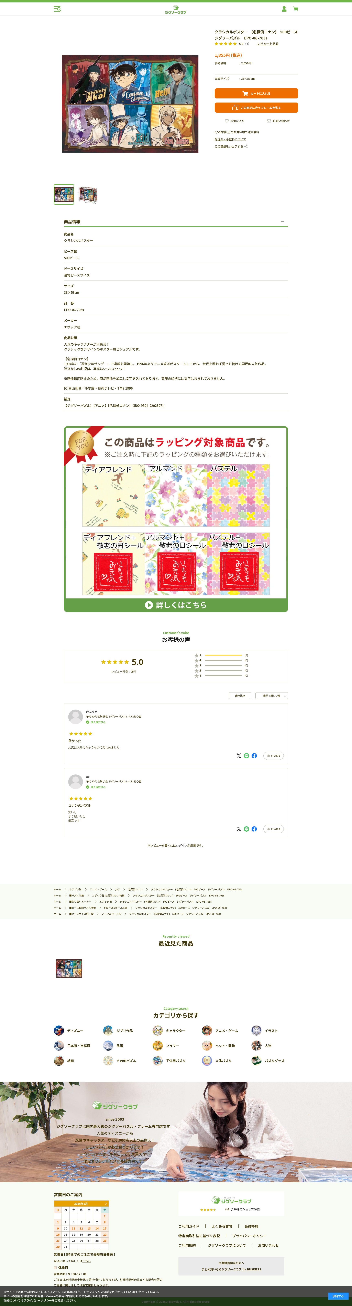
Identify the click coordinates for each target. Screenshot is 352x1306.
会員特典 (251, 1226)
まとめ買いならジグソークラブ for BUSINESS (231, 1269)
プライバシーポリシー (249, 1235)
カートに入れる (261, 93)
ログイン (181, 845)
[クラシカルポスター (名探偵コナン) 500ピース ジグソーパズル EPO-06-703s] (69, 968)
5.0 (137, 662)
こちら (86, 1261)
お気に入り (237, 121)
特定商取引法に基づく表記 (199, 1235)
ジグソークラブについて (227, 1245)
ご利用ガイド (188, 1226)
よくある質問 (221, 1226)
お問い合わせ (281, 121)
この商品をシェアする (229, 146)
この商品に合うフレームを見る (261, 108)
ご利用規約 (187, 1245)
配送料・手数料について (230, 139)
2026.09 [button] (106, 1204)
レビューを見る (267, 43)
